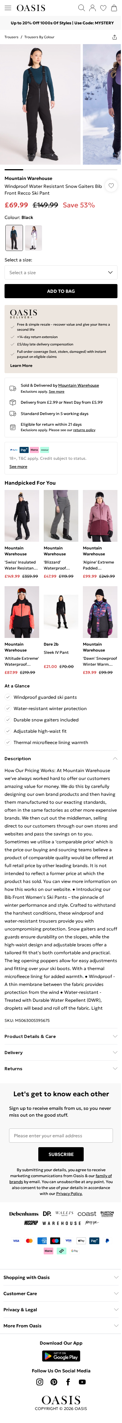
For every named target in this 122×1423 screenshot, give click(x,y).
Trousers (11, 37)
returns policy (84, 430)
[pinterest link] (54, 1382)
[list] (61, 107)
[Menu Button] (8, 8)
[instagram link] (39, 1382)
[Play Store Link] (61, 1356)
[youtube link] (82, 1382)
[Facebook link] (68, 1382)
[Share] (115, 37)
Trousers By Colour (39, 37)
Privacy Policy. (69, 1193)
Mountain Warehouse (28, 178)
